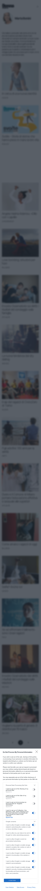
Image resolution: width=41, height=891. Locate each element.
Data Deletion (10, 887)
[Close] (37, 752)
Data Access (20, 887)
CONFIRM (12, 880)
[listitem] (20, 785)
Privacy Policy (31, 887)
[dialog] (20, 820)
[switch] (33, 789)
